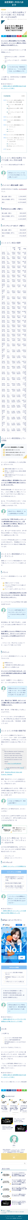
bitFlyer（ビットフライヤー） (16, 146)
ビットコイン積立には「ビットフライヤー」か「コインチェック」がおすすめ (15, 139)
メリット (10, 129)
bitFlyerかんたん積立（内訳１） (15, 109)
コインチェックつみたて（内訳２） (15, 113)
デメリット (11, 131)
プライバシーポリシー (11, 1216)
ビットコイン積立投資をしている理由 (15, 121)
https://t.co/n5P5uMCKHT (14, 763)
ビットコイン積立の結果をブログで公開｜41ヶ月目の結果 (15, 101)
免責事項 (19, 1216)
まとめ (9, 149)
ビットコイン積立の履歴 (14, 117)
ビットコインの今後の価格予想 (15, 134)
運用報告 (3, 9)
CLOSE (23, 95)
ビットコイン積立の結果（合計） (15, 105)
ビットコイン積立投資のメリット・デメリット (15, 125)
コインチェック (12, 144)
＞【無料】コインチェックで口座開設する (13, 866)
